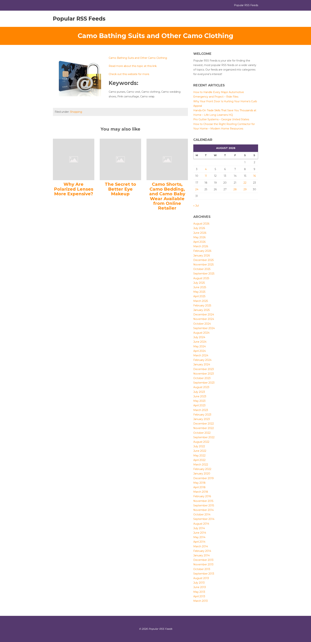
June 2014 (199, 532)
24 (196, 189)
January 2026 (201, 255)
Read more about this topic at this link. (133, 66)
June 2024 (199, 341)
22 (245, 182)
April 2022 (199, 460)
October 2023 (202, 378)
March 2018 (200, 491)
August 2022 (201, 441)
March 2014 (200, 546)
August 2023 (201, 387)
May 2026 (199, 237)
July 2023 (199, 391)
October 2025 (201, 269)
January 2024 (201, 364)
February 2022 (202, 469)
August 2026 (201, 223)
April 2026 (199, 241)
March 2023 (200, 410)
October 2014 (201, 514)
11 (206, 175)
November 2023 (203, 373)
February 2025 (202, 305)
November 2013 (203, 564)
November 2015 (203, 501)
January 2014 (201, 555)
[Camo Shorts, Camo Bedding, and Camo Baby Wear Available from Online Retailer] (167, 159)
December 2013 (203, 560)
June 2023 (199, 396)
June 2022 (199, 450)
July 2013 (199, 582)
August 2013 (201, 578)
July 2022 (199, 446)
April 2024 (199, 351)
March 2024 (200, 355)
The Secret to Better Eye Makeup (120, 189)
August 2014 (201, 523)
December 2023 (203, 369)
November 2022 (203, 428)
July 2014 (199, 528)
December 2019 (203, 478)
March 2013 (200, 601)
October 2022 (202, 432)
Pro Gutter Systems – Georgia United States (221, 119)
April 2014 (199, 541)
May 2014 (199, 537)
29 (245, 189)
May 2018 (199, 482)
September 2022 (204, 437)
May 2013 (199, 591)
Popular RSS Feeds (79, 18)
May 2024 (199, 346)
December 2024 (203, 314)
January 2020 (201, 473)
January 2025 (201, 310)
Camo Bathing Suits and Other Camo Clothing (138, 58)
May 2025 (199, 291)
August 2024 (201, 332)
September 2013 (203, 573)
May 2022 (199, 455)
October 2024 (202, 323)
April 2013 (199, 596)
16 (254, 175)
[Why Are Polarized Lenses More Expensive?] (73, 159)
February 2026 (202, 250)
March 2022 (200, 464)
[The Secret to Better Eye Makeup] (120, 159)
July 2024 (199, 337)
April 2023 (199, 405)
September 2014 (203, 519)
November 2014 (203, 510)
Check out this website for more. (129, 74)
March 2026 (200, 246)
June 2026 (199, 232)
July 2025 (199, 282)
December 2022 (203, 423)
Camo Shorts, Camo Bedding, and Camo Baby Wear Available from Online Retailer (167, 196)
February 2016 (202, 496)
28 (235, 189)
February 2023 (202, 414)
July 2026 (199, 228)
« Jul (196, 205)
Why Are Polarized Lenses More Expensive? (73, 189)
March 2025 (200, 301)
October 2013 (201, 569)
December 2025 (203, 260)
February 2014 (202, 551)
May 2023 (199, 401)
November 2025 (203, 264)
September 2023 (204, 382)
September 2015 (203, 505)
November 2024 (203, 319)
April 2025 (199, 296)
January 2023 (201, 419)
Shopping (76, 111)
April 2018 (199, 487)
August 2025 (201, 278)
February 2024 (202, 360)
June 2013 (199, 587)
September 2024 (204, 328)
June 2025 (199, 287)
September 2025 (203, 273)
